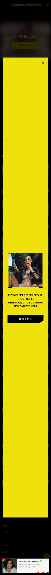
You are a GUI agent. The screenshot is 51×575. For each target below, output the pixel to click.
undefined (25, 319)
